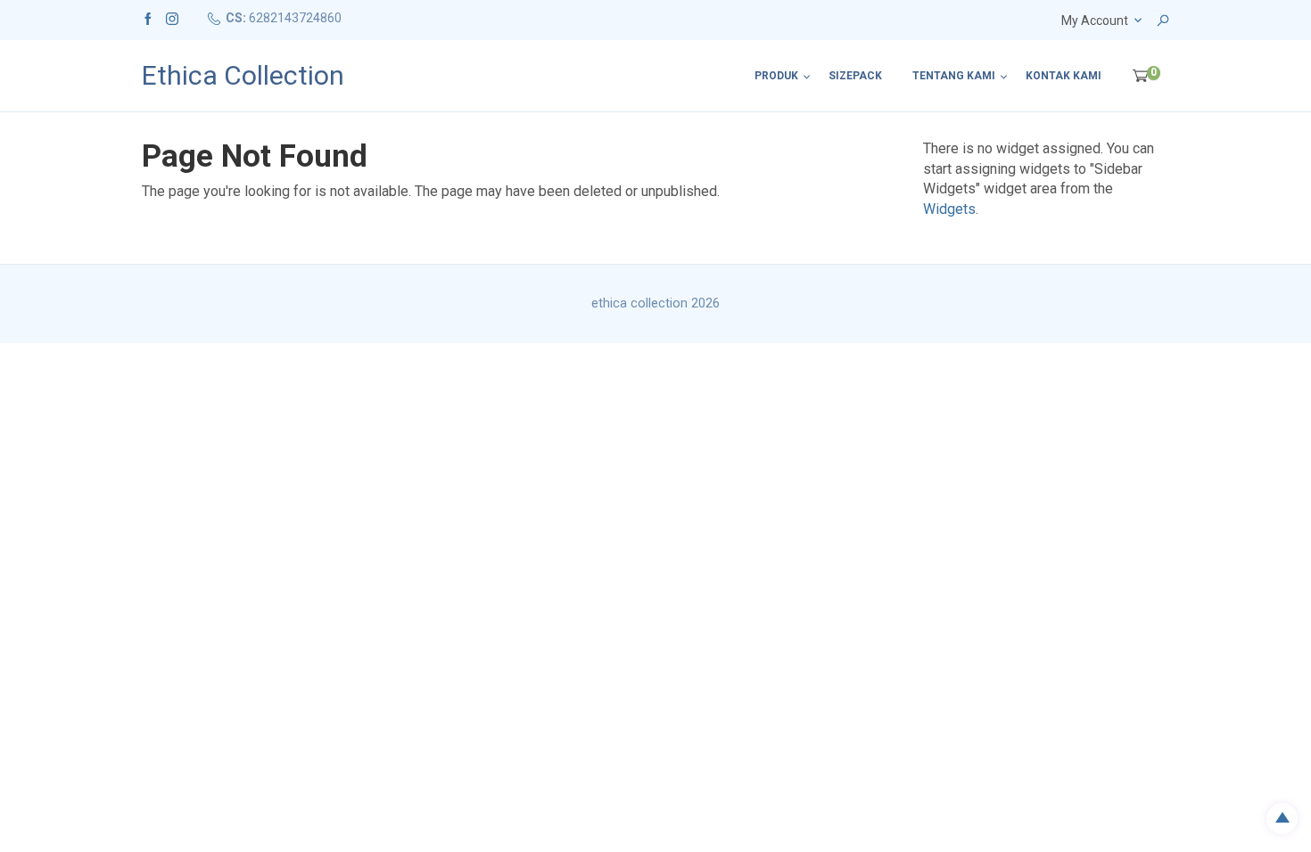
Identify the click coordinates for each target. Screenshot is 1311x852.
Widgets (949, 209)
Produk (776, 76)
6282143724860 (295, 18)
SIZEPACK (855, 76)
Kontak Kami (1063, 76)
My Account (1094, 20)
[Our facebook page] (148, 18)
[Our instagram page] (172, 18)
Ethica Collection (243, 75)
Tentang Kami (953, 76)
